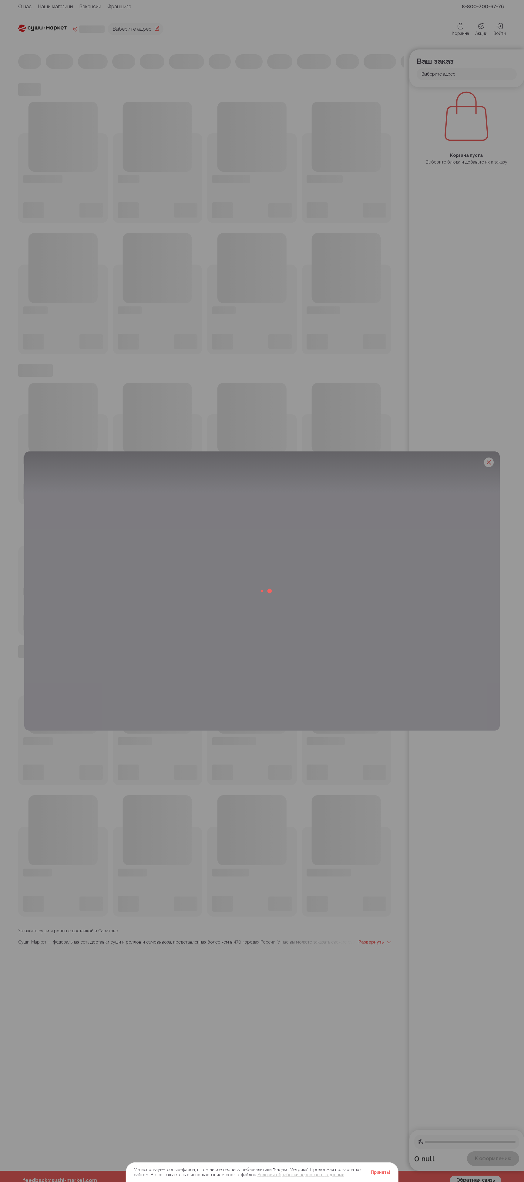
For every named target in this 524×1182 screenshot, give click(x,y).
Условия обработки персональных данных (300, 1174)
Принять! (380, 1172)
